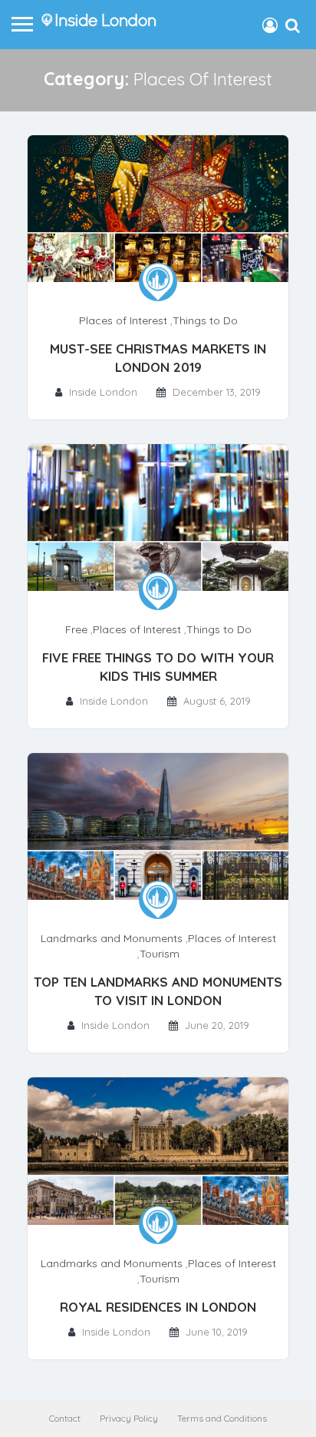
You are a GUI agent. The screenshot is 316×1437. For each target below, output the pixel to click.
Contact (65, 1418)
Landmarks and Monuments (112, 938)
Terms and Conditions (222, 1418)
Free (76, 629)
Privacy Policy (129, 1418)
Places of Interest (123, 320)
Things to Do (205, 320)
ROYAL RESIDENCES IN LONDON (158, 1307)
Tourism (159, 954)
